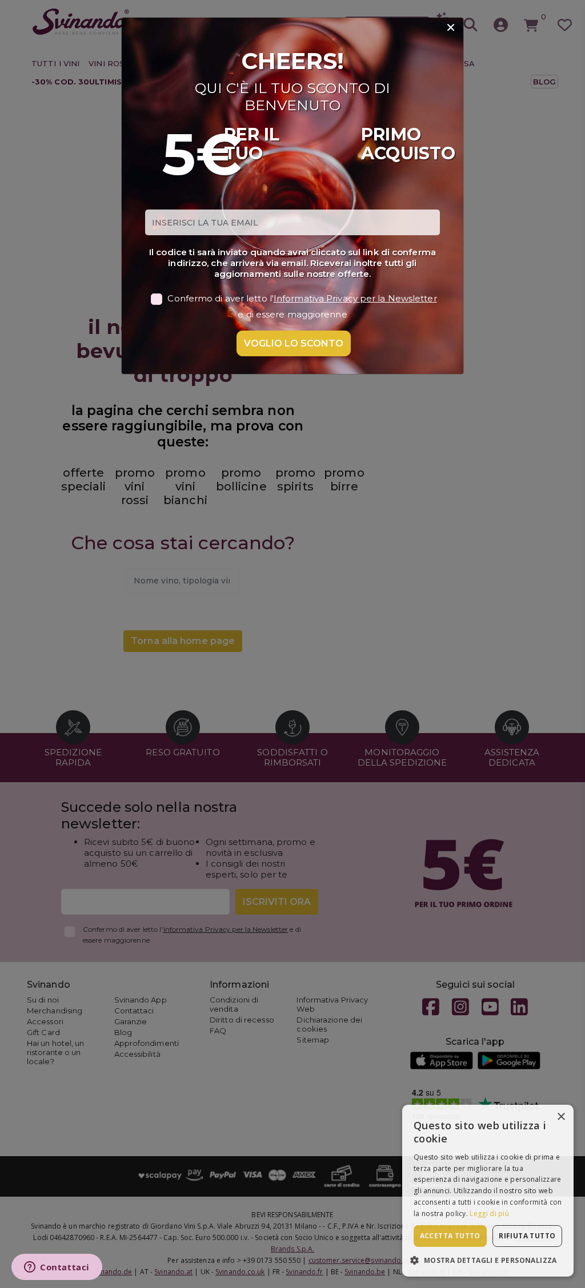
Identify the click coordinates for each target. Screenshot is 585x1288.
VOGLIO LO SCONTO (293, 343)
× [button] (560, 1117)
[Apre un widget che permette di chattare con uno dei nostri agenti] (56, 1268)
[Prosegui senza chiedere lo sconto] (450, 28)
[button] (488, 1259)
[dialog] (488, 1191)
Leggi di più (489, 1213)
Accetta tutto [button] (450, 1236)
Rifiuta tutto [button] (527, 1236)
